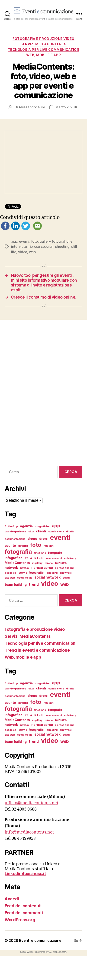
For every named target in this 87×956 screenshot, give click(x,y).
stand (66, 577)
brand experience (15, 531)
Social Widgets (27, 951)
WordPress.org (20, 919)
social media (24, 577)
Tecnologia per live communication (43, 50)
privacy (24, 568)
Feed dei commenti (24, 912)
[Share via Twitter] (25, 229)
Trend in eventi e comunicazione (37, 650)
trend (34, 584)
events (23, 545)
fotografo (55, 552)
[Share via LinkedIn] (15, 229)
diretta (70, 531)
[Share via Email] (37, 229)
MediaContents (17, 563)
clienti (41, 531)
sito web (10, 577)
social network (47, 577)
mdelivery (70, 558)
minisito (61, 563)
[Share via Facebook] (5, 229)
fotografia (18, 551)
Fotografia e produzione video (43, 39)
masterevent (54, 558)
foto (34, 241)
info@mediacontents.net (29, 832)
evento (10, 545)
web (32, 252)
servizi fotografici (32, 572)
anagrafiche (42, 526)
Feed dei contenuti (23, 905)
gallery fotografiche (55, 241)
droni (43, 539)
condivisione (56, 531)
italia (28, 558)
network (11, 568)
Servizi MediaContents (43, 44)
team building (16, 584)
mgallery (37, 563)
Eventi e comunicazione (40, 940)
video (22, 252)
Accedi (12, 898)
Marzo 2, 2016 (66, 107)
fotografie (40, 552)
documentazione (15, 539)
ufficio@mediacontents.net (31, 803)
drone (32, 539)
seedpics (10, 572)
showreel (65, 572)
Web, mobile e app (43, 55)
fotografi (49, 545)
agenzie (26, 526)
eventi (24, 241)
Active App (11, 526)
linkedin (39, 558)
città (31, 531)
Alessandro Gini (32, 107)
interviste (19, 246)
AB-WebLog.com (57, 951)
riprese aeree (42, 568)
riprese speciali (41, 246)
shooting (62, 246)
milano (49, 563)
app (14, 241)
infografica (14, 558)
